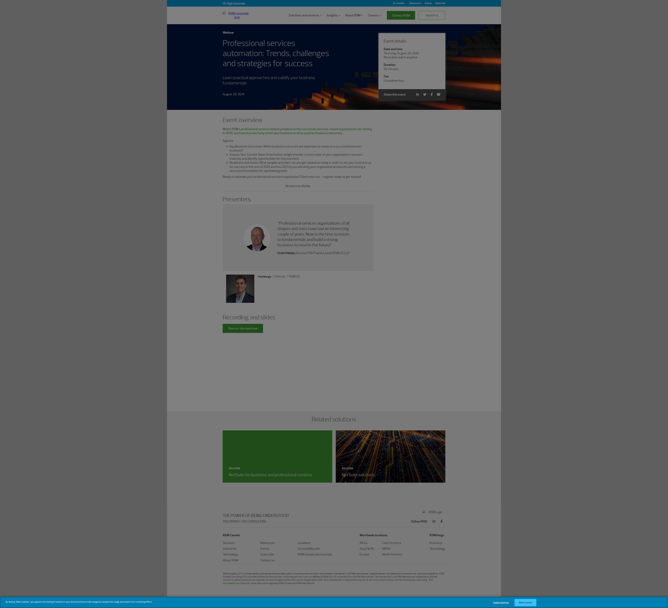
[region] (334, 602)
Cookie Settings (501, 602)
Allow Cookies (525, 602)
